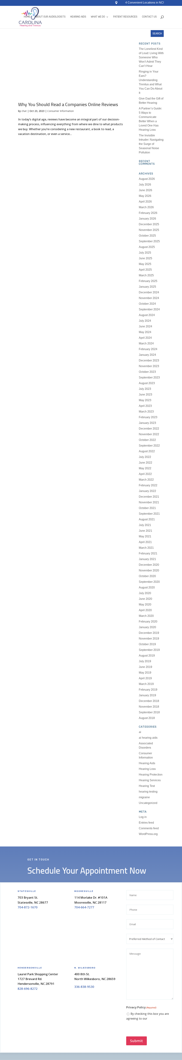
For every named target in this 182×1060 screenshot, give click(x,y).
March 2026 (146, 207)
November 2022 (149, 434)
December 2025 (149, 224)
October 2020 (147, 576)
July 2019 (145, 661)
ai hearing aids (148, 737)
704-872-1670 (28, 907)
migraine (144, 797)
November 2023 (149, 366)
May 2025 (145, 263)
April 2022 (145, 473)
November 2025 (149, 229)
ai (140, 732)
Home (27, 17)
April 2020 (145, 610)
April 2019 (145, 678)
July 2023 (145, 388)
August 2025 (147, 246)
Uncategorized (148, 802)
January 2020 (147, 627)
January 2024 (147, 354)
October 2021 (147, 508)
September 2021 (149, 513)
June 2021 (145, 530)
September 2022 (149, 445)
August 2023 (147, 383)
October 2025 (147, 235)
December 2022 (149, 428)
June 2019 (145, 666)
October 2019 (147, 644)
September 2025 (149, 241)
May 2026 (145, 195)
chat (24, 111)
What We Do (98, 17)
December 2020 (149, 564)
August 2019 (147, 655)
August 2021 (147, 519)
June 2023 (145, 394)
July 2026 (145, 184)
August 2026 (147, 178)
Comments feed (149, 828)
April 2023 (145, 405)
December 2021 (149, 496)
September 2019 (149, 649)
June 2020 (145, 598)
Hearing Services (150, 780)
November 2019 (149, 638)
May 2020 (145, 604)
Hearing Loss (147, 768)
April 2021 (145, 542)
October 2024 (147, 303)
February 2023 (148, 417)
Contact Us (149, 17)
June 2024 (145, 326)
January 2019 (147, 695)
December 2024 (149, 292)
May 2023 (145, 400)
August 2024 (147, 315)
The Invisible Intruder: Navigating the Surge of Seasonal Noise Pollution (151, 144)
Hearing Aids (78, 17)
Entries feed (146, 822)
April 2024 (145, 337)
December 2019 (149, 632)
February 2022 (148, 485)
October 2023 (147, 371)
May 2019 (145, 672)
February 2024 (148, 349)
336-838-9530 (84, 987)
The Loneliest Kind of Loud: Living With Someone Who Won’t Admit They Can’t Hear (151, 57)
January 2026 (147, 218)
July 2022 (145, 456)
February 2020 (148, 621)
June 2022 (145, 462)
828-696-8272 (28, 989)
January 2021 (147, 559)
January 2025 (147, 286)
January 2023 (147, 422)
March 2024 (146, 343)
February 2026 (148, 212)
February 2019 (148, 689)
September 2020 (149, 581)
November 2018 (149, 706)
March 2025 (146, 275)
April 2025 (145, 269)
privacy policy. (157, 1018)
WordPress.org (148, 833)
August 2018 (147, 717)
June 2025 (145, 258)
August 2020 (147, 587)
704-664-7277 (84, 907)
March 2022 (146, 479)
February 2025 (148, 281)
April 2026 (145, 201)
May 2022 (145, 468)
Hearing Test (147, 785)
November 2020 (149, 570)
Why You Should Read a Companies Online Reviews (68, 104)
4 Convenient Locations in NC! (144, 3)
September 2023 (149, 377)
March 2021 (146, 547)
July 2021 (145, 525)
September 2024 (149, 309)
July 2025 (145, 252)
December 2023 (149, 360)
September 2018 (149, 712)
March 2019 (146, 683)
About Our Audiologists (50, 17)
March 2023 (146, 411)
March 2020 (146, 615)
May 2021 (145, 536)
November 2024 (149, 298)
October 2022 (147, 439)
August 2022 (147, 451)
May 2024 (145, 332)
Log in (143, 816)
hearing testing (148, 791)
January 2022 (147, 490)
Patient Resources (125, 17)
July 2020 (145, 593)
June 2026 (145, 190)
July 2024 (145, 320)
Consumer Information (60, 111)
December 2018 (149, 700)
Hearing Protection (150, 774)
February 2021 (148, 553)
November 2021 (149, 502)
